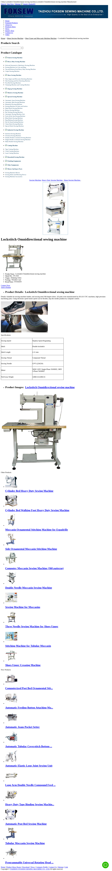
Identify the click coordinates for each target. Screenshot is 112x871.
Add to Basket (6, 287)
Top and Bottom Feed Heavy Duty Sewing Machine (20, 69)
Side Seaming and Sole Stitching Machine (17, 81)
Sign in (3, 4)
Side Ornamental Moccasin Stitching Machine (31, 548)
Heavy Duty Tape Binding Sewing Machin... (29, 804)
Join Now (10, 4)
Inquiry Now (9, 31)
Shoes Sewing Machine (15, 38)
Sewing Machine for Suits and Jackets (16, 106)
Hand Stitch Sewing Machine (14, 108)
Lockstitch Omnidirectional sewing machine (50, 387)
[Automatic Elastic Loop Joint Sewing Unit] (11, 761)
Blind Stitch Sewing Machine (14, 118)
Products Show (10, 27)
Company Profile (42, 867)
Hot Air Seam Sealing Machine (14, 122)
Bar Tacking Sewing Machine (14, 112)
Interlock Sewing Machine (13, 133)
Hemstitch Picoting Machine (13, 104)
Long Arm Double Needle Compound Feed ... (30, 785)
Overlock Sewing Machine (13, 135)
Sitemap (18, 4)
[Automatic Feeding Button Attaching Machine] (11, 703)
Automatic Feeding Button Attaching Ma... (29, 707)
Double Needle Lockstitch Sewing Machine (18, 137)
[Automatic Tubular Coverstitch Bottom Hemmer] (11, 742)
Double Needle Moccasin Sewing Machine (28, 587)
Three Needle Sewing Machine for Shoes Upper (31, 626)
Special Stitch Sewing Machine (14, 126)
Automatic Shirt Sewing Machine (15, 102)
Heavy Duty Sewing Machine (52, 180)
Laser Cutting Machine (12, 153)
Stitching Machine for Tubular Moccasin (28, 645)
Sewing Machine (35, 180)
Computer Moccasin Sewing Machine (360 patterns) (34, 568)
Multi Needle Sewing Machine (14, 141)
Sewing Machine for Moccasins (22, 607)
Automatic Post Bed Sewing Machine (26, 823)
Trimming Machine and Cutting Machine (17, 85)
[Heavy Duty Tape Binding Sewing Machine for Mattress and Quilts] (11, 800)
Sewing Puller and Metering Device (15, 174)
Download (25, 867)
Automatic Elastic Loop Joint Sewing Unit (28, 765)
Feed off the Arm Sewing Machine (15, 116)
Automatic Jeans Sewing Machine (15, 100)
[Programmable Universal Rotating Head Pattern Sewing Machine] (11, 858)
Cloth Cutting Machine (12, 151)
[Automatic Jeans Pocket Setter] (11, 723)
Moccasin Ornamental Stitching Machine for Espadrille (36, 529)
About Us (8, 25)
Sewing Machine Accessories (13, 176)
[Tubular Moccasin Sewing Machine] (11, 839)
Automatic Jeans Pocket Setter (22, 727)
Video (7, 35)
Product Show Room (13, 867)
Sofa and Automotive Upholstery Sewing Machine (20, 65)
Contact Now (5, 285)
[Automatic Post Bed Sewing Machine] (11, 820)
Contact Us (9, 33)
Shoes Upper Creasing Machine (23, 665)
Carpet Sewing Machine (12, 71)
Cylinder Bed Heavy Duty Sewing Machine (29, 490)
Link (66, 867)
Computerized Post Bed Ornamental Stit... (29, 688)
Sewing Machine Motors (12, 172)
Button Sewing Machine (12, 110)
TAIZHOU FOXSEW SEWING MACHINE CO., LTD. (30, 869)
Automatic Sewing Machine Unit (15, 114)
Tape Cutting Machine (12, 149)
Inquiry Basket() (29, 4)
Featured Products (11, 23)
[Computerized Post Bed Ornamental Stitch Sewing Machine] (11, 684)
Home (7, 21)
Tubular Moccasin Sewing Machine (25, 843)
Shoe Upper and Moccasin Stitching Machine (41, 38)
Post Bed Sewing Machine (13, 83)
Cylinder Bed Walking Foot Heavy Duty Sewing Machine (37, 510)
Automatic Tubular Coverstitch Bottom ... (28, 746)
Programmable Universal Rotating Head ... (29, 862)
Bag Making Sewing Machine (14, 120)
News (7, 29)
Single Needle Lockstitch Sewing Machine (18, 139)
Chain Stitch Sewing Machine (14, 124)
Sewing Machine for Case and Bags (15, 67)
